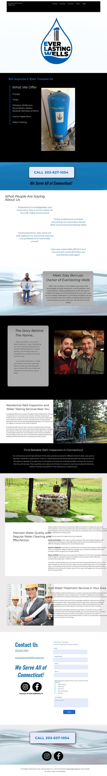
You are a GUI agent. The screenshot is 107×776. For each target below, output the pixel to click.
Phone (56, 671)
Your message (58, 697)
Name (56, 663)
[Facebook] (37, 687)
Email (55, 648)
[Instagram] (25, 687)
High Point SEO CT (73, 769)
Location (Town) (58, 656)
